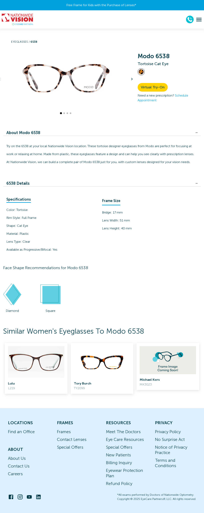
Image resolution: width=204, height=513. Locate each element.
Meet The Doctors (123, 431)
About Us (17, 458)
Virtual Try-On (153, 87)
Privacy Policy (168, 431)
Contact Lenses (71, 439)
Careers (15, 473)
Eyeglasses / (20, 41)
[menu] (198, 19)
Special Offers (70, 447)
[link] (36, 368)
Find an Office (21, 431)
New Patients (118, 454)
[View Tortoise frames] (141, 71)
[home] (17, 19)
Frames (64, 431)
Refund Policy (119, 483)
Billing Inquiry (119, 462)
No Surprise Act (170, 439)
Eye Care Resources (125, 439)
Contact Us (18, 466)
